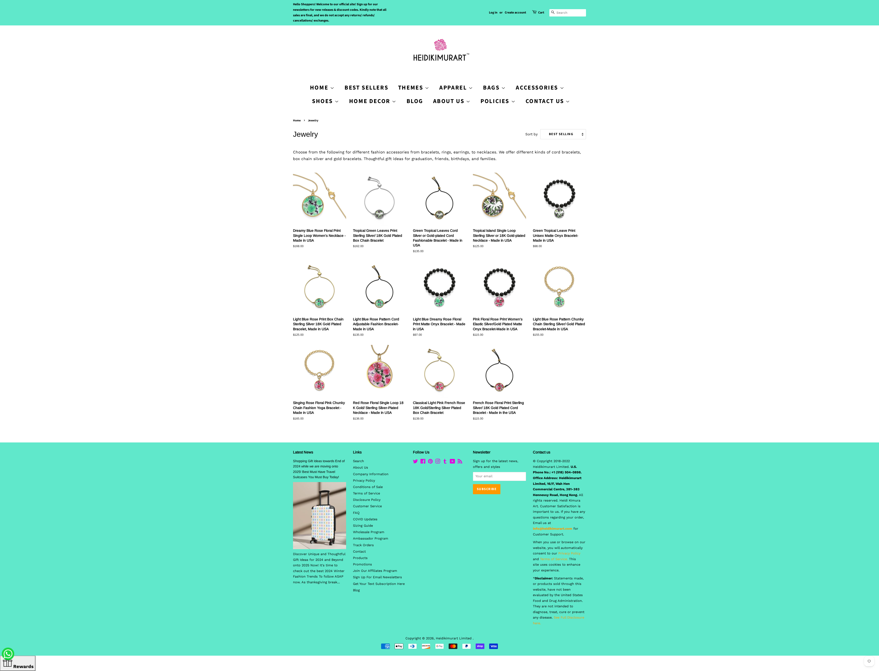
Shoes (323, 101)
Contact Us (546, 101)
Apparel (454, 87)
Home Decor (370, 101)
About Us (449, 101)
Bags (492, 87)
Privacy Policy (364, 481)
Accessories (538, 87)
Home (297, 120)
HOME (320, 87)
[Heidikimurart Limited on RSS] (459, 462)
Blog (415, 101)
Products (360, 558)
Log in (493, 12)
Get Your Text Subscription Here (379, 584)
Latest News (303, 452)
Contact (359, 552)
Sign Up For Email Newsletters (377, 577)
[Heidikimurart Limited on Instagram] (437, 462)
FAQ (356, 513)
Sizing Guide (363, 526)
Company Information (370, 474)
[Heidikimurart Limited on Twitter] (415, 462)
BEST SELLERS (366, 87)
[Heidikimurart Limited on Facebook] (423, 462)
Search (358, 461)
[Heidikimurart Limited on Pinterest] (430, 462)
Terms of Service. (554, 559)
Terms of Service (366, 493)
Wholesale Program (368, 532)
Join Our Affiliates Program (375, 571)
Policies (495, 101)
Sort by (531, 134)
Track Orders (363, 545)
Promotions (362, 564)
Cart (541, 12)
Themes (411, 87)
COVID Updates (365, 519)
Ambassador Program (370, 538)
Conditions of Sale (368, 487)
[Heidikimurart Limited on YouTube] (452, 462)
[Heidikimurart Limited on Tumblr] (445, 462)
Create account (515, 12)
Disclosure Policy (366, 500)
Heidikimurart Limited (454, 638)
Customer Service (367, 506)
